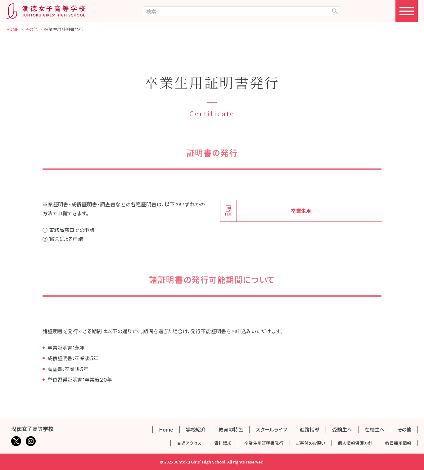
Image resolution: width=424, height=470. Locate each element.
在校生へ (375, 429)
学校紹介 (196, 429)
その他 (31, 29)
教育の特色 (231, 429)
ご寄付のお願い (310, 443)
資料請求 (223, 443)
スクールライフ (271, 429)
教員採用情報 (398, 443)
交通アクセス (189, 443)
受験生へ (342, 429)
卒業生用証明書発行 (263, 443)
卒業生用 (301, 210)
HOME (12, 29)
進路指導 (309, 429)
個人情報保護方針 (355, 443)
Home (166, 429)
